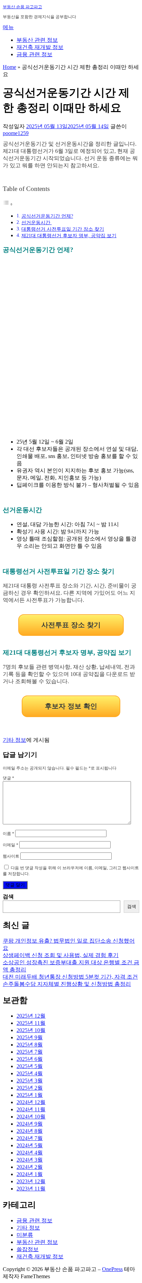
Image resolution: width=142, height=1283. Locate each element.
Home (9, 67)
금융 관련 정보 (34, 54)
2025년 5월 (30, 1066)
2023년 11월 (31, 1188)
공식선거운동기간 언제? (47, 216)
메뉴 (8, 27)
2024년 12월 (31, 1102)
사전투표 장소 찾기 (71, 625)
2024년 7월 (30, 1138)
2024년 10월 (31, 1116)
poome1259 (16, 133)
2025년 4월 (30, 1073)
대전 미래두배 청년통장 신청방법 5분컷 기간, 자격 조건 (70, 977)
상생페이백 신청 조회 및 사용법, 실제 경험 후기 (61, 955)
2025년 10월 (31, 1030)
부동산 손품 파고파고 (22, 6)
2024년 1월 (30, 1174)
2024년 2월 (30, 1167)
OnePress (112, 1269)
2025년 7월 (30, 1052)
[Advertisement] (71, 350)
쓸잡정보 (28, 1249)
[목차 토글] (8, 204)
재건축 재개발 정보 (40, 47)
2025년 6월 (30, 1059)
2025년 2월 (30, 1088)
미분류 (25, 1235)
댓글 (8, 778)
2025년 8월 (30, 1045)
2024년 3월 (30, 1160)
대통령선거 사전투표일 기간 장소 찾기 (62, 229)
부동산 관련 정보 (37, 40)
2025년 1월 (30, 1095)
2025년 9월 (30, 1037)
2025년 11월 (31, 1023)
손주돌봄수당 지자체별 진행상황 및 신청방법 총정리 (67, 984)
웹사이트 (11, 856)
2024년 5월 (30, 1145)
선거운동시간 (36, 222)
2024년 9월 (30, 1124)
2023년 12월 (31, 1181)
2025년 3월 (30, 1081)
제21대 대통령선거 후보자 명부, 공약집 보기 (68, 235)
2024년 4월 (30, 1152)
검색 (8, 896)
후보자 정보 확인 (71, 706)
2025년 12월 (31, 1016)
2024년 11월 (31, 1109)
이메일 (10, 845)
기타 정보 (14, 740)
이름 (8, 833)
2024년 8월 (30, 1131)
